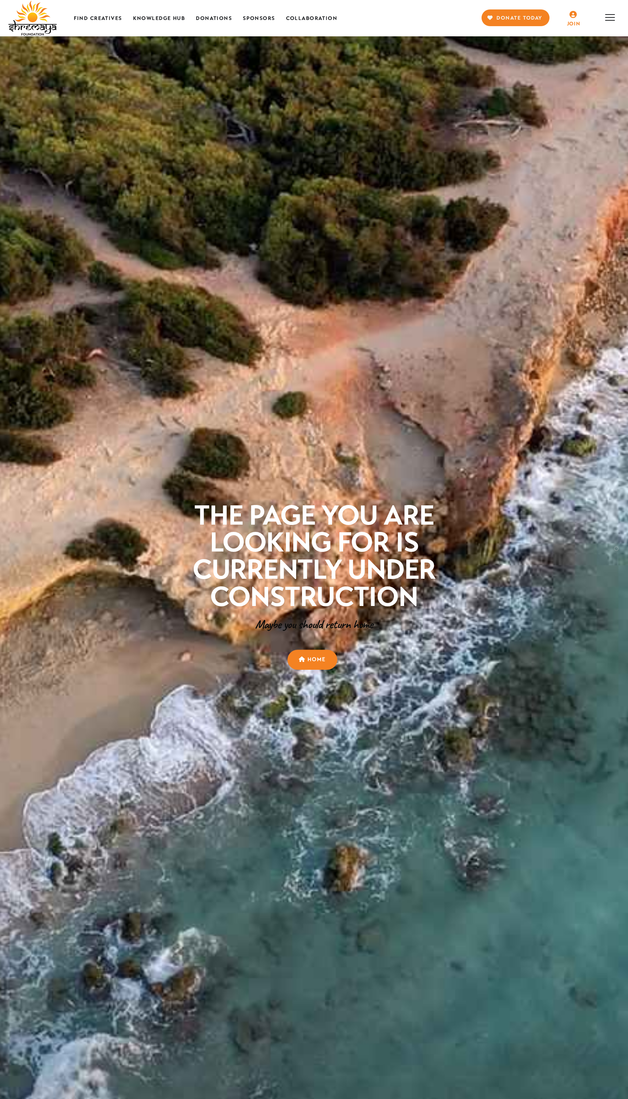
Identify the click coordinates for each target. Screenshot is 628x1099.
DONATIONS (214, 18)
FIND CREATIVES (98, 18)
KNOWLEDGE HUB (159, 18)
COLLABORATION (312, 18)
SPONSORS (259, 18)
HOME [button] (315, 659)
